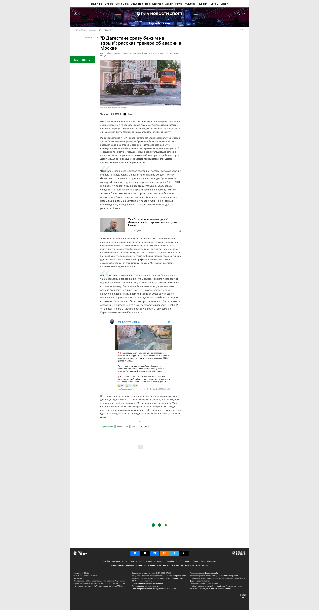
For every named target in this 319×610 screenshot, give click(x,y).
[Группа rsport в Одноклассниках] (164, 553)
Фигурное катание (119, 561)
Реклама (130, 565)
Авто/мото (158, 561)
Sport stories (185, 561)
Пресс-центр (162, 565)
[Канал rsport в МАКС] (135, 553)
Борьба (135, 427)
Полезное (211, 561)
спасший (163, 125)
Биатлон (133, 561)
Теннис (196, 561)
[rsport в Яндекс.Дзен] (145, 553)
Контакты (189, 565)
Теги (203, 561)
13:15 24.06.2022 (80, 30)
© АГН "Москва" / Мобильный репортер (113, 107)
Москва (144, 427)
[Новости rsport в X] (184, 553)
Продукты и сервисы (145, 565)
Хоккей (149, 561)
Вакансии (78, 578)
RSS (198, 565)
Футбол (106, 561)
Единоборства (107, 427)
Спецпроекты (117, 565)
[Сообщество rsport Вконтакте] (154, 553)
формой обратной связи (200, 581)
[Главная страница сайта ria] (151, 13)
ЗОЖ (141, 561)
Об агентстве (177, 565)
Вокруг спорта (122, 427)
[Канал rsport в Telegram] (174, 553)
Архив (205, 565)
